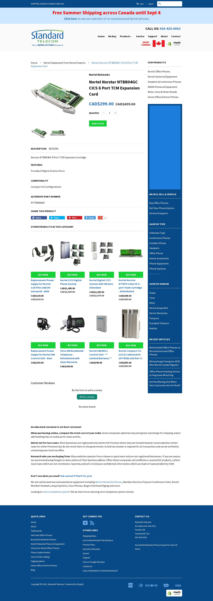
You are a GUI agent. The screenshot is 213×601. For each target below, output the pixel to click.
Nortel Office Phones (159, 71)
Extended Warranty (91, 549)
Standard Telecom (159, 323)
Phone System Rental (40, 552)
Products (125, 36)
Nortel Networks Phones (108, 482)
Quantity (94, 112)
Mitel (152, 302)
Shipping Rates (89, 536)
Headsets (154, 248)
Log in (151, 3)
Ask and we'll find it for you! (76, 475)
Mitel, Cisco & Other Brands (162, 91)
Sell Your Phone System (161, 208)
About (164, 36)
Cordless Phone (157, 243)
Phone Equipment (159, 263)
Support (152, 36)
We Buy (112, 36)
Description (38, 148)
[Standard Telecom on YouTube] (85, 524)
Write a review (87, 396)
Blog (33, 570)
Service (140, 36)
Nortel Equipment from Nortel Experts (64, 62)
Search (86, 553)
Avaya (152, 292)
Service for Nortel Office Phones (45, 548)
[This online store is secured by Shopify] (174, 46)
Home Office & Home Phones (163, 97)
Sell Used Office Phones (41, 535)
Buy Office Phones (158, 202)
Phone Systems (157, 268)
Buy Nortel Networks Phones (43, 539)
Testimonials (36, 531)
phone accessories (159, 258)
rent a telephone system (56, 491)
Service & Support (158, 213)
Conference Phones (159, 237)
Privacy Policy (89, 544)
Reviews (53, 148)
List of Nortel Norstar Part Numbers (98, 540)
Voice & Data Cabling (40, 557)
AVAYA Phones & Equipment (162, 86)
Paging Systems (38, 561)
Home (101, 36)
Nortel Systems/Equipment (162, 76)
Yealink (153, 328)
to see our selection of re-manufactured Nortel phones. (106, 19)
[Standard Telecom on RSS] (92, 524)
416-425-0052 (170, 28)
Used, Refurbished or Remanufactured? (100, 570)
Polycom (154, 318)
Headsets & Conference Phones (164, 81)
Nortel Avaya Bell (158, 308)
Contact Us (87, 566)
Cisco (152, 297)
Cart (141, 3)
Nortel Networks (158, 313)
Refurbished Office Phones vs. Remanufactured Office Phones (165, 351)
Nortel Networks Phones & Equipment (48, 544)
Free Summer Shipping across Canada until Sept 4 (106, 12)
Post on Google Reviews (94, 562)
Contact (176, 36)
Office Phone (156, 253)
